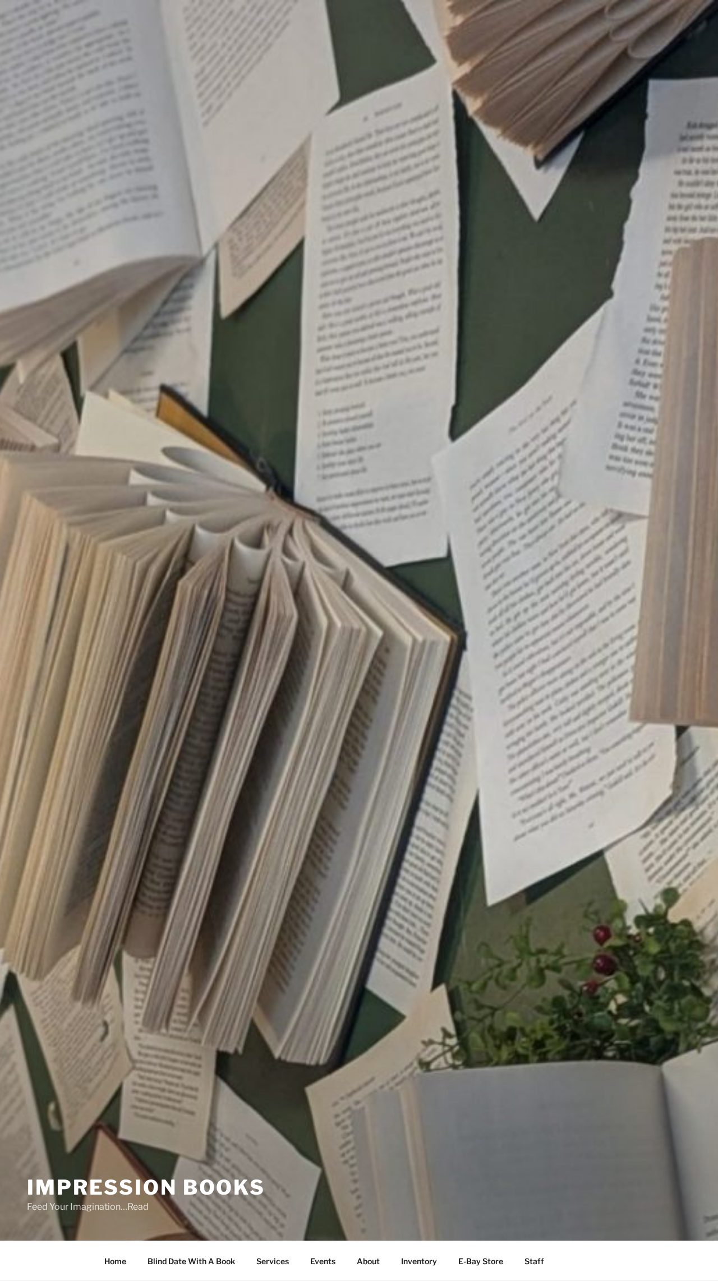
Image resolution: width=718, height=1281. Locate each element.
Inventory (419, 1261)
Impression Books (146, 1187)
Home (115, 1261)
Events (322, 1261)
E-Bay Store (480, 1261)
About (368, 1261)
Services (272, 1261)
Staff (534, 1261)
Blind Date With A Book (191, 1261)
